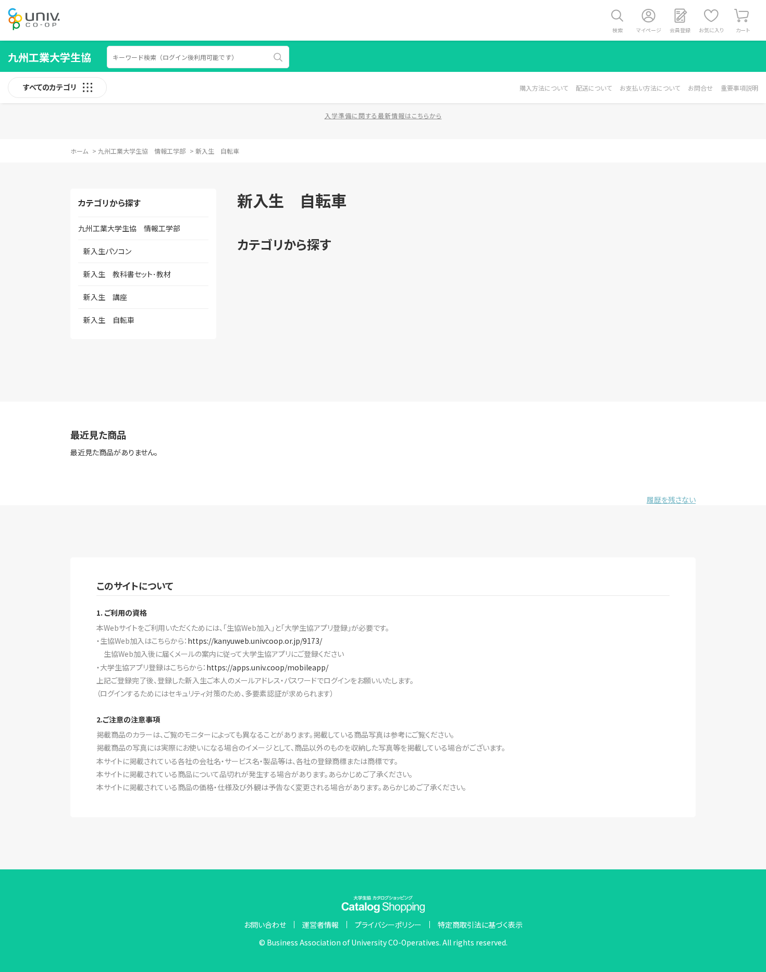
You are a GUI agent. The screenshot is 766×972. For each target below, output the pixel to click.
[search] (278, 57)
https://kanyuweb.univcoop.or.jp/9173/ (255, 640)
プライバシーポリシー (388, 924)
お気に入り (711, 30)
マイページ (648, 30)
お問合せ (700, 87)
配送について (594, 87)
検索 (617, 30)
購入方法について (544, 87)
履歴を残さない (671, 499)
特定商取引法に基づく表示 (480, 924)
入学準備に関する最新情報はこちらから (383, 115)
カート (743, 30)
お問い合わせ (265, 924)
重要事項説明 (739, 87)
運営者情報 (320, 924)
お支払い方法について (650, 87)
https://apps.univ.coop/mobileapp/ (267, 667)
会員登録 (680, 30)
